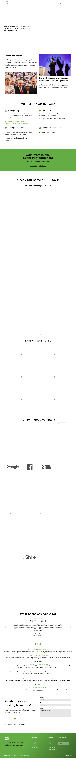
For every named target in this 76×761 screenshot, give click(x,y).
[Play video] (21, 354)
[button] (40, 3)
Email (41, 702)
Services (39, 2)
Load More (37, 334)
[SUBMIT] (69, 743)
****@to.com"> (15, 718)
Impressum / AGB (27, 755)
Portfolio (34, 2)
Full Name (42, 697)
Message (42, 708)
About (45, 2)
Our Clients (51, 2)
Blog (56, 2)
